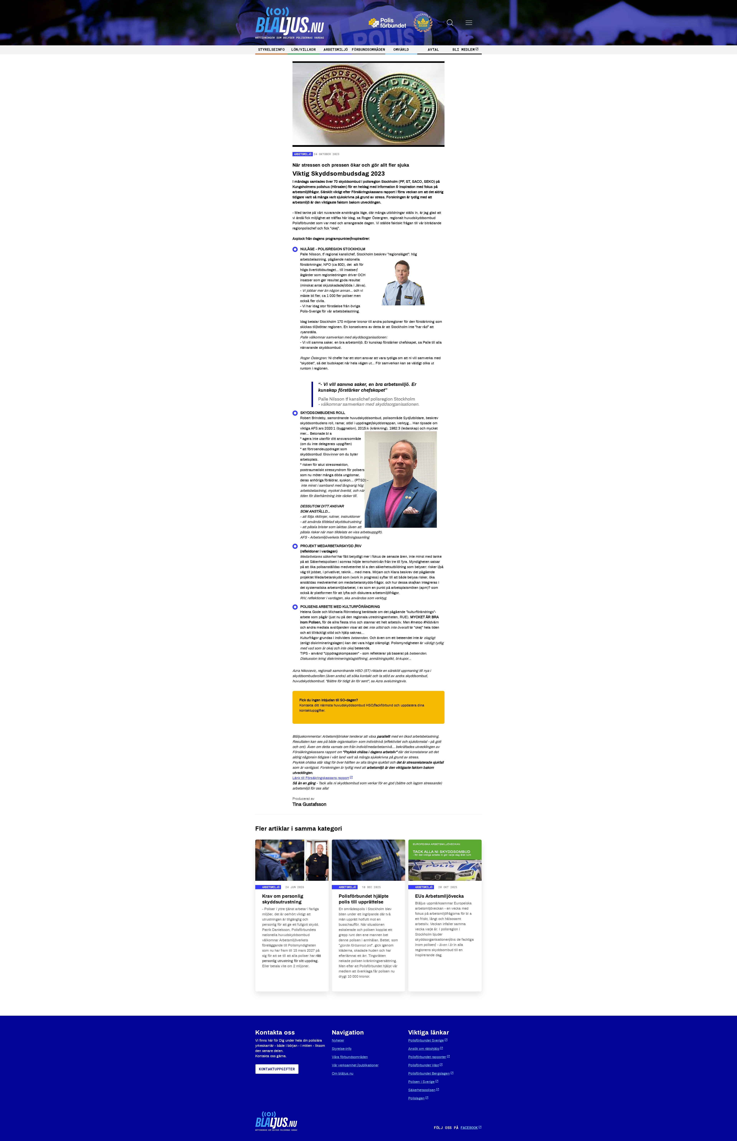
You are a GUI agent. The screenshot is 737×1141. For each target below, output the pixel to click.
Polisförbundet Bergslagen (429, 1073)
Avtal (433, 49)
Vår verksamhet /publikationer (355, 1065)
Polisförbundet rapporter (427, 1057)
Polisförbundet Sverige (426, 1040)
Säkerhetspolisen (421, 1090)
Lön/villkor (303, 49)
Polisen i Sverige (421, 1082)
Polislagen (416, 1098)
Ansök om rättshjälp (423, 1049)
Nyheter (338, 1040)
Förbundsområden (368, 49)
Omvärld (401, 49)
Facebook (469, 1127)
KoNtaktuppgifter (277, 1069)
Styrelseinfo (271, 49)
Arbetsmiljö (336, 49)
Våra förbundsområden (350, 1057)
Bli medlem (464, 49)
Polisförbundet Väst (423, 1065)
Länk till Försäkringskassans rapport (320, 778)
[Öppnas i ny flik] (400, 22)
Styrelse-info (341, 1049)
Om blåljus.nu (342, 1073)
